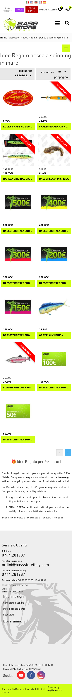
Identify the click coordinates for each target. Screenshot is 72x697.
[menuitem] (36, 588)
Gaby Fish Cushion (51, 335)
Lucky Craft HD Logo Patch (18, 126)
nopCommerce (54, 690)
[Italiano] (27, 2)
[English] (31, 2)
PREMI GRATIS (31, 9)
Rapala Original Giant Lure (18, 178)
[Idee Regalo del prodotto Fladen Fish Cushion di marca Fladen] (18, 359)
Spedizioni (8, 614)
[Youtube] (21, 678)
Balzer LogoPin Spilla (54, 178)
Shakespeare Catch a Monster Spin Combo (54, 126)
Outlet (19, 9)
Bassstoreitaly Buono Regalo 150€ (18, 335)
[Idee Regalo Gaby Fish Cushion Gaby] (54, 307)
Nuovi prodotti (7, 9)
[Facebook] (31, 678)
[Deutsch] (36, 2)
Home (3, 37)
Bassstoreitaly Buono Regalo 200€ (54, 283)
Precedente (59, 452)
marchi (43, 9)
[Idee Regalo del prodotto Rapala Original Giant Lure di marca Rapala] (18, 150)
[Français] (40, 2)
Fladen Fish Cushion (17, 387)
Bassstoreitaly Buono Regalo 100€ (54, 387)
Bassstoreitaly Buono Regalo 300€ (18, 283)
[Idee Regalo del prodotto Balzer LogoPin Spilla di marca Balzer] (54, 150)
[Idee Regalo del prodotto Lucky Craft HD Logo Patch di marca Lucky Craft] (18, 98)
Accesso (52, 9)
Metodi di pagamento (14, 608)
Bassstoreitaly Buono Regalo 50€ (18, 439)
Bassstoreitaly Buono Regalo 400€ (54, 231)
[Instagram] (41, 678)
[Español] (45, 2)
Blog (4, 588)
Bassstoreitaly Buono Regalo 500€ (18, 231)
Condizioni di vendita (13, 602)
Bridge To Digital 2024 (12, 591)
